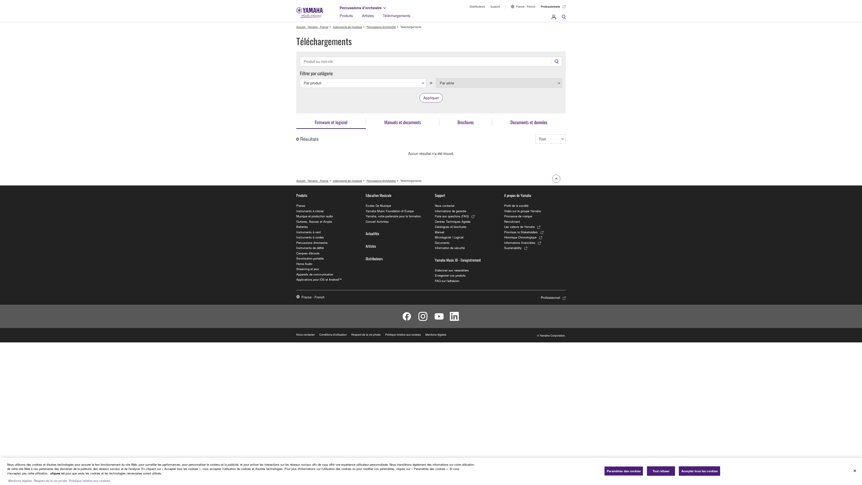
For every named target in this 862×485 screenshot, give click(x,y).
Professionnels (550, 6)
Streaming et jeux (307, 269)
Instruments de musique (347, 27)
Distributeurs (477, 6)
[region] (431, 471)
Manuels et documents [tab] (402, 122)
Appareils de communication (314, 274)
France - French (525, 6)
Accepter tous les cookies (699, 471)
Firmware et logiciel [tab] (331, 122)
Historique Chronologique (520, 237)
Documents (442, 242)
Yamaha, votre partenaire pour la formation (393, 216)
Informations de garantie (450, 211)
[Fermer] (855, 471)
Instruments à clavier (310, 211)
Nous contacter (445, 205)
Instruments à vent (308, 232)
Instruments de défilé (310, 248)
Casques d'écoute (307, 253)
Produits (346, 15)
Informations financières (519, 242)
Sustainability (513, 248)
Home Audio (304, 264)
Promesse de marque (518, 216)
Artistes (368, 15)
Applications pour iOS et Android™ (319, 279)
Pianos (300, 205)
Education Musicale (378, 195)
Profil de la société (516, 205)
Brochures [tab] (465, 122)
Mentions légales (435, 334)
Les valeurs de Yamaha (519, 227)
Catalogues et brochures (450, 227)
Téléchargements (396, 15)
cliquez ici (57, 473)
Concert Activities (377, 221)
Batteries (302, 227)
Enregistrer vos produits (450, 275)
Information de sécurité (450, 248)
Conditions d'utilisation (333, 334)
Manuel (439, 232)
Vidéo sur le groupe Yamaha (522, 211)
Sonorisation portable (310, 258)
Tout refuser (661, 471)
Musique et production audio (314, 216)
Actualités (372, 233)
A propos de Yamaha (517, 195)
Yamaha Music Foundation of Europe (390, 211)
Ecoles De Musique (378, 205)
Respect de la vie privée (366, 334)
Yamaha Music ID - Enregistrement (458, 260)
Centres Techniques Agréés (453, 221)
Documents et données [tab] (528, 122)
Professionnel (550, 297)
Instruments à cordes (310, 237)
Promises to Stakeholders (521, 232)
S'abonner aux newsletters (452, 270)
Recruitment (512, 221)
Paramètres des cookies (624, 471)
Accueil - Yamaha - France (312, 27)
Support (495, 6)
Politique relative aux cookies (403, 334)
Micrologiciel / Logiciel (449, 237)
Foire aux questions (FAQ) (452, 216)
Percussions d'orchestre (361, 7)
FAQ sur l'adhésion (447, 281)
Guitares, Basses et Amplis (314, 221)
